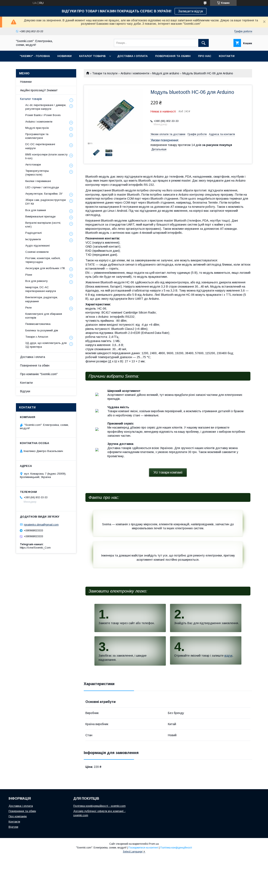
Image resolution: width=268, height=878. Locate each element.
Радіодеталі (33, 232)
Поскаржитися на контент (143, 847)
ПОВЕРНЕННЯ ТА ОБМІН (173, 56)
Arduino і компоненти (135, 73)
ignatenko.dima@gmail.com (41, 524)
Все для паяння (35, 210)
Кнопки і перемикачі (38, 181)
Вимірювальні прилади (40, 216)
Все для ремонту (36, 281)
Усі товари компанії (168, 472)
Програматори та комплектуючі (36, 136)
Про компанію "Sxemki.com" (39, 374)
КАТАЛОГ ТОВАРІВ (92, 56)
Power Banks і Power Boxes (43, 115)
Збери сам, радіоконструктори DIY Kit (45, 201)
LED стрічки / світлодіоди (42, 187)
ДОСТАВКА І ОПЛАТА (132, 56)
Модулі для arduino (165, 73)
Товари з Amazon (36, 336)
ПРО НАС (204, 56)
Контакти (26, 382)
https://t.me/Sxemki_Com (35, 547)
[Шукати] (203, 43)
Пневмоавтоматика (37, 323)
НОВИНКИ (64, 56)
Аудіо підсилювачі (37, 245)
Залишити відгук (190, 11)
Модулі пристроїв (37, 127)
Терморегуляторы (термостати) (37, 172)
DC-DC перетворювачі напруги (40, 146)
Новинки (26, 81)
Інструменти (33, 239)
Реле (28, 307)
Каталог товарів (31, 99)
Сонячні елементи (37, 251)
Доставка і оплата (32, 357)
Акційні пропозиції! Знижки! (38, 90)
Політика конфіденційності (176, 847)
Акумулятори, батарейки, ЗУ (43, 193)
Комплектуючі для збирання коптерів (43, 315)
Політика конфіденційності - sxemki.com (99, 805)
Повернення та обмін (34, 365)
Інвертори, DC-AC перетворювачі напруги (40, 289)
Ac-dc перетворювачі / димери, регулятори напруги (45, 106)
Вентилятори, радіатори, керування (41, 299)
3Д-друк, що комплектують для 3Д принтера (46, 344)
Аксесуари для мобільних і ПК (45, 268)
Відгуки (25, 391)
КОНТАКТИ (226, 56)
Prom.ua (154, 843)
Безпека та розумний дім (41, 330)
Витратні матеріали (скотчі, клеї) (43, 224)
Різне (28, 274)
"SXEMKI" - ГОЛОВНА (35, 56)
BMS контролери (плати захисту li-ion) (46, 156)
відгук (228, 655)
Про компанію (18, 816)
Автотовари (33, 164)
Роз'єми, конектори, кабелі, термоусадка (43, 260)
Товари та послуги (104, 73)
